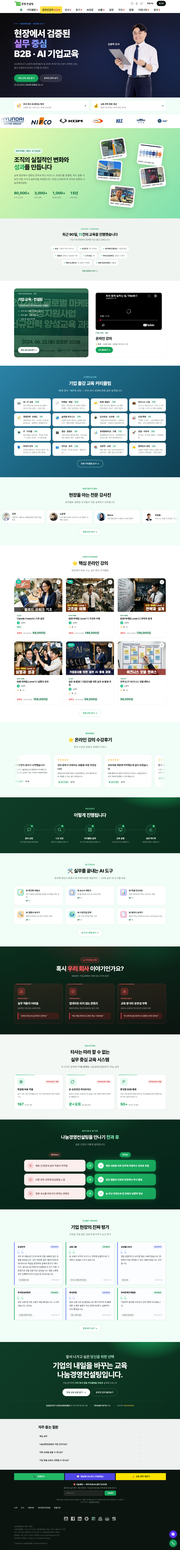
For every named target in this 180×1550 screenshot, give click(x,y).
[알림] (136, 3)
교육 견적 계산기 (141, 1476)
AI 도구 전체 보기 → (90, 932)
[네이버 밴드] (107, 1518)
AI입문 (90, 9)
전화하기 (39, 1476)
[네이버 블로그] (93, 1518)
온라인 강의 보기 (51, 78)
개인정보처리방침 (94, 1502)
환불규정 (57, 1508)
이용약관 (31, 1508)
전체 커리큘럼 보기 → (90, 463)
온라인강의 (51, 9)
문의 (157, 9)
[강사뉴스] (100, 1518)
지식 (121, 9)
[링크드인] (79, 1518)
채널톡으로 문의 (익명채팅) (90, 1476)
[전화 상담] (173, 1543)
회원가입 (150, 3)
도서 (22, 1508)
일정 (111, 9)
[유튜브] (66, 1518)
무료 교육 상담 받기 (26, 78)
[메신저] (141, 3)
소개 (15, 1508)
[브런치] (86, 1518)
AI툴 (101, 9)
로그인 (161, 3)
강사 (68, 9)
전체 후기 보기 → (90, 1328)
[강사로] (114, 1518)
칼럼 (131, 9)
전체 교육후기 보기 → (90, 271)
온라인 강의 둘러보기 (104, 1392)
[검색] (132, 3)
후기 (79, 9)
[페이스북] (73, 1518)
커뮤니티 (143, 9)
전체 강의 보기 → (90, 713)
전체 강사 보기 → (90, 532)
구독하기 (110, 1493)
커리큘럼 (32, 9)
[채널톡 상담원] (173, 1534)
